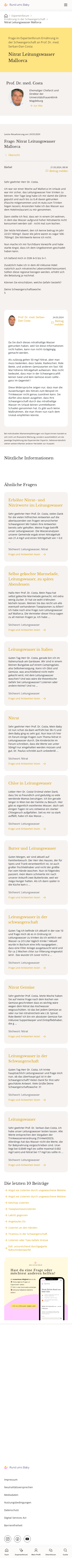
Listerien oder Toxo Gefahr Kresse (28, 1240)
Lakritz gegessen (18, 1215)
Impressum (10, 1479)
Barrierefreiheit (13, 1525)
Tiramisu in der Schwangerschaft (27, 1234)
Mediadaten (11, 1494)
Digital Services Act (15, 1517)
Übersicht (14, 155)
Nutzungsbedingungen (17, 1502)
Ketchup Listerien (18, 1202)
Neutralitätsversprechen (18, 1487)
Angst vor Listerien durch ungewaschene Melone (37, 1190)
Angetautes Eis (17, 1221)
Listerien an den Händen (22, 1227)
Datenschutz (11, 1510)
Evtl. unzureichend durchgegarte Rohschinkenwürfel (27, 1248)
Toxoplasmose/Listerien (22, 1209)
